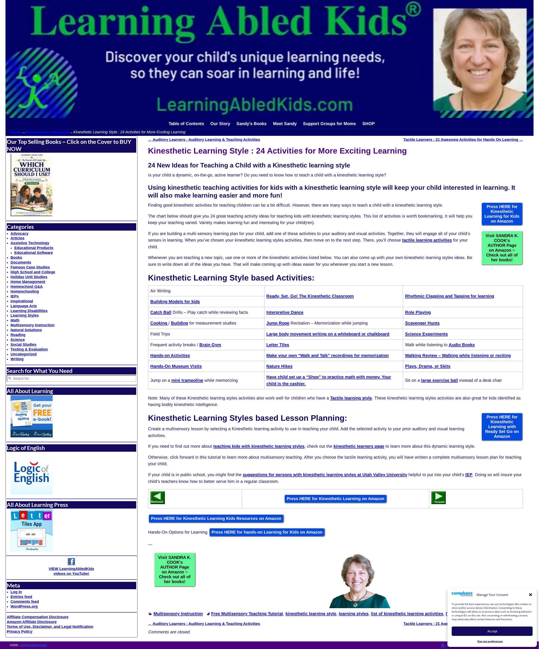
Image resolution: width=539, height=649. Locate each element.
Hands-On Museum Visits (176, 366)
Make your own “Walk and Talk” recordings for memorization (327, 355)
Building (179, 323)
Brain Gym (210, 344)
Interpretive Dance (284, 312)
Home (16, 132)
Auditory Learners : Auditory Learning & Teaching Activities (204, 140)
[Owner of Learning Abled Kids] (359, 606)
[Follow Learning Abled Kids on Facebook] (71, 564)
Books (16, 257)
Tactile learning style (351, 398)
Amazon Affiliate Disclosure (32, 622)
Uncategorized (24, 354)
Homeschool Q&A (27, 286)
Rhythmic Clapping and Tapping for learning (449, 296)
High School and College (33, 272)
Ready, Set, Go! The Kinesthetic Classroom (310, 296)
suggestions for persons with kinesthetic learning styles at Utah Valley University (325, 474)
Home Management (28, 282)
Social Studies (23, 344)
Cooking (159, 323)
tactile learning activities (427, 240)
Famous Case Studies (30, 267)
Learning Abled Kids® (33, 645)
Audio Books (462, 344)
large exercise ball (439, 380)
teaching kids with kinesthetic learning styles (258, 446)
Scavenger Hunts (422, 323)
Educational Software (33, 253)
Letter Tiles (277, 344)
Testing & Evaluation (29, 349)
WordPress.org (24, 606)
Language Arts (24, 306)
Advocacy (19, 233)
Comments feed (25, 602)
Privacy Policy (19, 631)
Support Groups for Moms (329, 123)
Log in (16, 592)
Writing (17, 359)
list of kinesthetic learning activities (407, 613)
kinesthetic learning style (311, 613)
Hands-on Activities (170, 355)
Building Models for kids (175, 301)
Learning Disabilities (29, 311)
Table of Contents (186, 123)
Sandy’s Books (251, 123)
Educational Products (33, 248)
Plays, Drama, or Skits (427, 366)
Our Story (220, 123)
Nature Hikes (279, 366)
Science (18, 340)
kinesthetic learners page (359, 446)
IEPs (15, 296)
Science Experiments (426, 334)
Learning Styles (25, 315)
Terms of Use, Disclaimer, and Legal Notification (50, 627)
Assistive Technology (30, 243)
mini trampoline (187, 380)
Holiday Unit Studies (29, 277)
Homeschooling (25, 291)
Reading (18, 335)
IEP (468, 474)
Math (15, 320)
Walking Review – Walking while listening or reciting (458, 355)
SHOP (368, 123)
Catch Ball (160, 312)
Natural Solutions (26, 330)
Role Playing (418, 312)
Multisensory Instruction (47, 132)
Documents (21, 262)
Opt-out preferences (490, 641)
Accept (492, 631)
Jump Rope (277, 323)
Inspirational (22, 301)
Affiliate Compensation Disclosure (37, 617)
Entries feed (21, 597)
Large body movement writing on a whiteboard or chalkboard (327, 334)
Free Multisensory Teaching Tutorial (247, 613)
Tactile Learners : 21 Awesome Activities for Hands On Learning (463, 140)
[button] (530, 595)
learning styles (353, 613)
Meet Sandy (285, 123)
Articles (17, 238)
